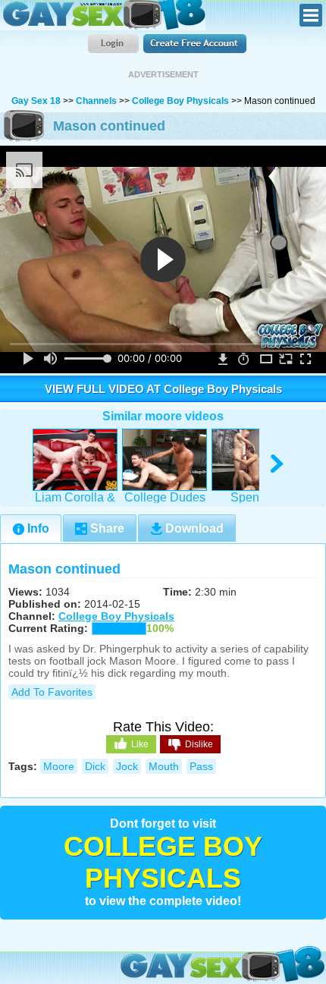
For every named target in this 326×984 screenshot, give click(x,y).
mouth (164, 766)
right (278, 464)
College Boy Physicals (180, 101)
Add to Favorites (51, 692)
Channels (96, 101)
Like (140, 744)
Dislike (199, 744)
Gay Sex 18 (102, 15)
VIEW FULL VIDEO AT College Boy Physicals (163, 388)
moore (58, 766)
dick (95, 766)
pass (201, 766)
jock (127, 766)
